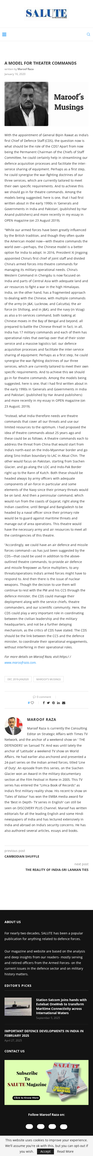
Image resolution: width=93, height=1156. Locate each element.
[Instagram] (40, 1126)
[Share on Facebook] (44, 703)
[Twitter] (63, 1126)
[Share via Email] (63, 703)
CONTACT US (15, 1051)
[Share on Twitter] (48, 703)
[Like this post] (35, 703)
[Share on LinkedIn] (58, 703)
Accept (45, 1151)
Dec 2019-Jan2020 (18, 679)
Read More (65, 1151)
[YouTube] (29, 1126)
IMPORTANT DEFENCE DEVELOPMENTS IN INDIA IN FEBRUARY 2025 (44, 1033)
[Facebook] (52, 1126)
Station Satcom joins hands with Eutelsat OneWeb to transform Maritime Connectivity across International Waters (61, 1006)
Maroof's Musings (48, 679)
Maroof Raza (26, 69)
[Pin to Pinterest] (53, 703)
